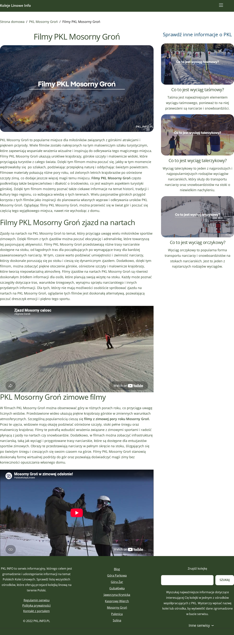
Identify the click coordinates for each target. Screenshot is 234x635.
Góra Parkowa (117, 575)
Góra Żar (117, 582)
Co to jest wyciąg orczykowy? (197, 242)
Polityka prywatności (36, 605)
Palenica (117, 614)
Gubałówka (117, 588)
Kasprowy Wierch (117, 601)
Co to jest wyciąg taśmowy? (197, 89)
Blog (117, 569)
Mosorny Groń (117, 608)
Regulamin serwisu (37, 600)
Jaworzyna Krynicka (117, 595)
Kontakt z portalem (36, 611)
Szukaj (225, 580)
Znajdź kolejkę (197, 568)
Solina (117, 620)
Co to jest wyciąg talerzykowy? (198, 160)
